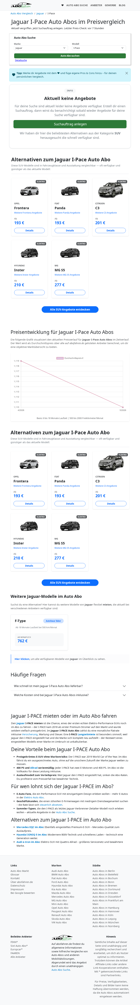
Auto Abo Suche (65, 812)
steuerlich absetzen (51, 804)
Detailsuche (21, 60)
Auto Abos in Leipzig (104, 918)
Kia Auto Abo (59, 889)
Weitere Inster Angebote (26, 274)
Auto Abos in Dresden (105, 893)
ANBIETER (96, 5)
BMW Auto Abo (60, 874)
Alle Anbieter (18, 956)
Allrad (34, 767)
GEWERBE (110, 5)
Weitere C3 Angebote (106, 212)
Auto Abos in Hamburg (106, 907)
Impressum (17, 889)
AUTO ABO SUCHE (77, 5)
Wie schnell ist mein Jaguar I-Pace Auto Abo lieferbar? (48, 686)
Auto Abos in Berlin (104, 871)
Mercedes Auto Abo (63, 896)
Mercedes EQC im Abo (30, 827)
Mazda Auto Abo (61, 893)
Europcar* (17, 949)
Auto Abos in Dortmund (106, 889)
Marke (17, 43)
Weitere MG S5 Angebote (67, 274)
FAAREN (15, 953)
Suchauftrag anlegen (70, 124)
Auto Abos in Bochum (105, 878)
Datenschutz (18, 885)
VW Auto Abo (59, 922)
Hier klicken (22, 659)
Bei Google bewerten (23, 893)
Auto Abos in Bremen (105, 885)
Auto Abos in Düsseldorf (107, 896)
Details (29, 230)
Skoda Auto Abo (61, 918)
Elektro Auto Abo (34, 797)
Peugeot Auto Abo (62, 911)
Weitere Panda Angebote (67, 212)
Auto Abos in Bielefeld (105, 874)
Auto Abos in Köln (103, 915)
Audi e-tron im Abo (28, 842)
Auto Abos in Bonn (103, 882)
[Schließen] (127, 73)
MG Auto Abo (59, 900)
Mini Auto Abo (60, 904)
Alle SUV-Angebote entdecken (70, 309)
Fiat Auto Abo (59, 878)
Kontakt (15, 878)
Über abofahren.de (22, 882)
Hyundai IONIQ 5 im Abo (31, 834)
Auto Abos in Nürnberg (106, 926)
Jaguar (21, 723)
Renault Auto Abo (62, 915)
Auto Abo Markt (20, 871)
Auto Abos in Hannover (106, 911)
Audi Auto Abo (60, 871)
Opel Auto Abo (60, 907)
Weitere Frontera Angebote (28, 212)
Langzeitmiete (86, 734)
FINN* (14, 942)
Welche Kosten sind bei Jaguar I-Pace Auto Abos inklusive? (51, 695)
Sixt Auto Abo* (19, 945)
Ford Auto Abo (60, 882)
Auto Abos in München (106, 922)
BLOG (122, 5)
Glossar (15, 874)
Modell (75, 43)
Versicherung (30, 734)
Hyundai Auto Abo (62, 885)
